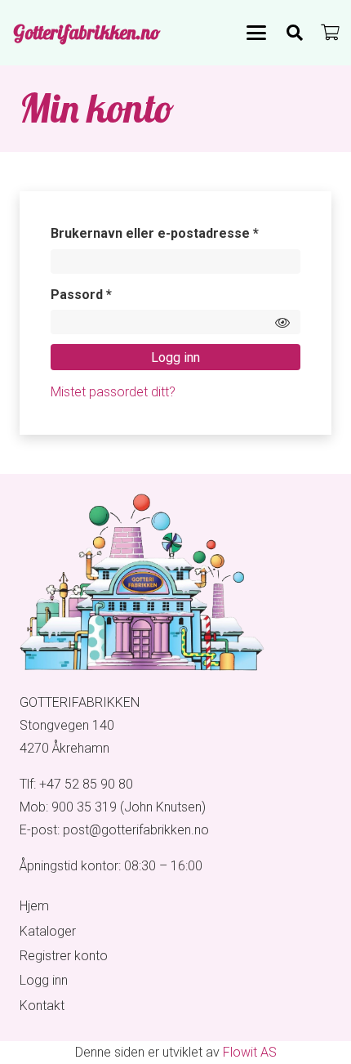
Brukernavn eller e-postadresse (175, 233)
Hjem (34, 906)
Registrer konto (64, 955)
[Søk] (295, 32)
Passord (107, 294)
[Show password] (282, 322)
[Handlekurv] (331, 32)
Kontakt (42, 1005)
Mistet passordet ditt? (113, 392)
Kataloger (48, 931)
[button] (256, 32)
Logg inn (175, 357)
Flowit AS (250, 1052)
